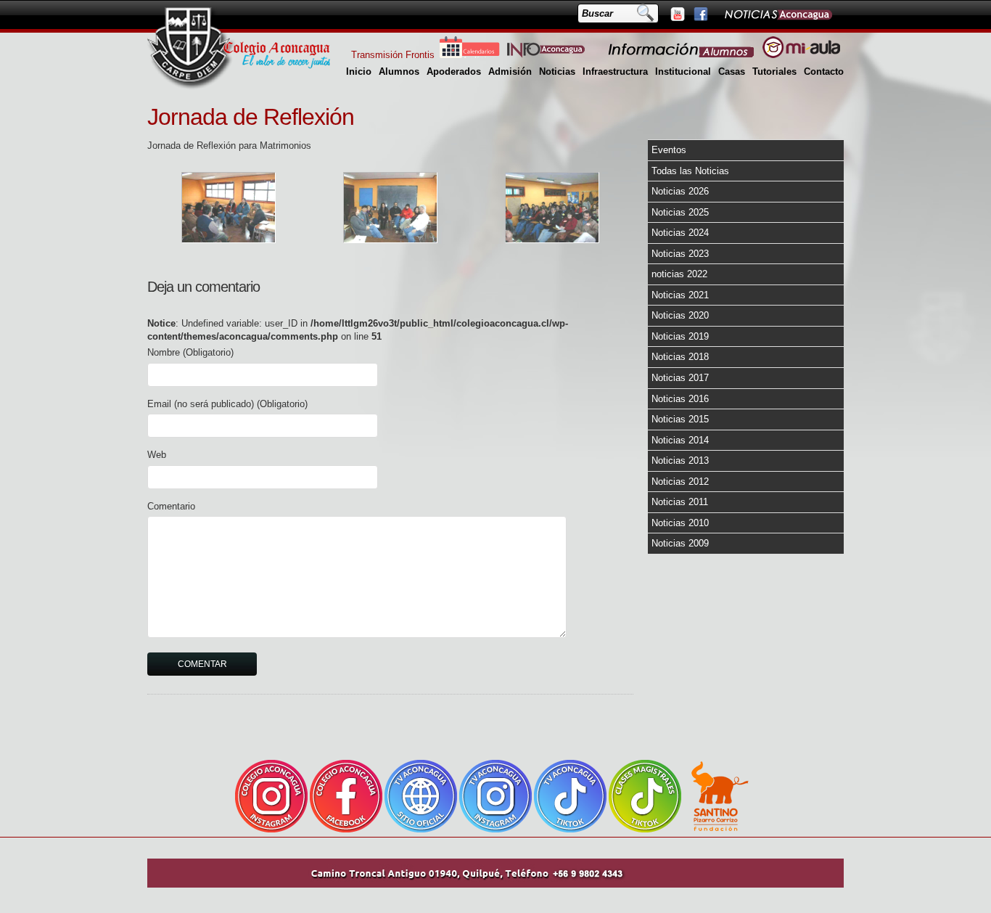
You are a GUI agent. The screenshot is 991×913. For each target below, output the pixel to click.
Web (156, 454)
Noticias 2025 (680, 212)
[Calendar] (469, 54)
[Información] (682, 54)
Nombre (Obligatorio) (190, 352)
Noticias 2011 (679, 501)
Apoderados (454, 71)
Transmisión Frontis (393, 54)
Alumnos (399, 71)
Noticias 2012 (680, 481)
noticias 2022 (679, 274)
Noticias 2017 (680, 377)
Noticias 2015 (680, 419)
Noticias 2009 (680, 543)
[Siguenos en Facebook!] (700, 14)
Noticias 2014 (680, 440)
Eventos (668, 149)
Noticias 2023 (680, 253)
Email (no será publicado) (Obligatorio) (227, 403)
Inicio (358, 71)
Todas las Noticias (690, 170)
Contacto (824, 71)
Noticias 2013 (680, 460)
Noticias (557, 71)
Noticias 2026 (680, 191)
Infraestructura (615, 71)
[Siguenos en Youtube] (677, 14)
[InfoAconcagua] (554, 54)
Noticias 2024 (680, 232)
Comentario (171, 506)
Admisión (510, 71)
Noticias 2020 (680, 315)
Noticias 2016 (680, 398)
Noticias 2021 (680, 295)
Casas (731, 71)
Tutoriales (774, 71)
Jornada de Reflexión (250, 117)
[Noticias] (777, 14)
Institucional (683, 71)
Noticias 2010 (680, 522)
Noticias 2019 (680, 336)
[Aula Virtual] (801, 54)
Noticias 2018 (680, 356)
